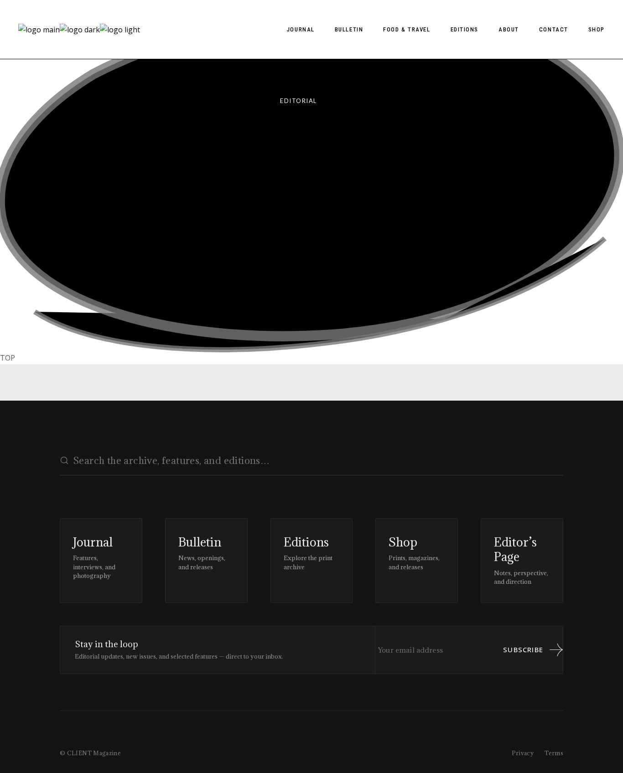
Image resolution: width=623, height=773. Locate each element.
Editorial (298, 100)
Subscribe (523, 649)
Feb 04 (90, 255)
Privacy (523, 753)
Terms (554, 753)
